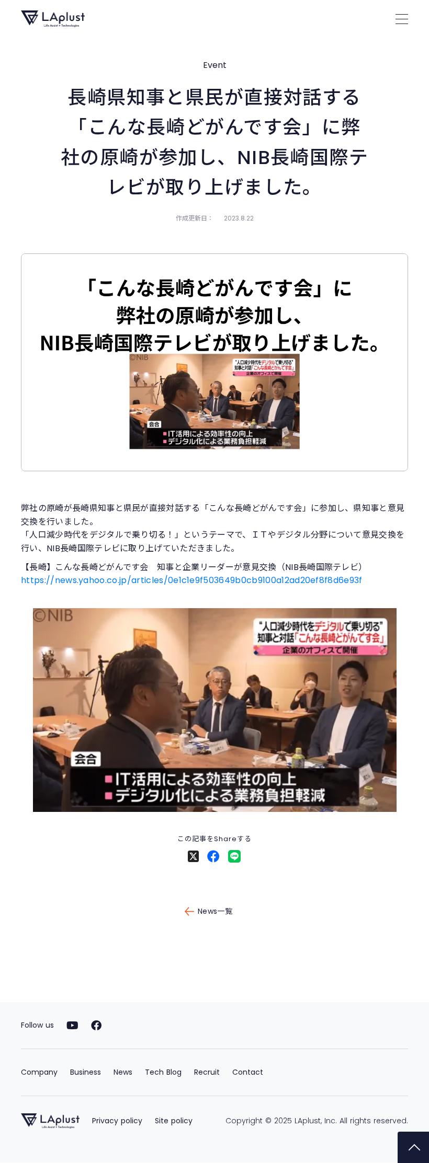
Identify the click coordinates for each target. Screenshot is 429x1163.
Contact (247, 1072)
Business (85, 1072)
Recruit (207, 1072)
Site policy (174, 1120)
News (123, 1072)
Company (39, 1072)
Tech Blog (163, 1072)
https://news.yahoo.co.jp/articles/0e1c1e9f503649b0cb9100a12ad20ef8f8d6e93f (192, 580)
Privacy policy (117, 1120)
